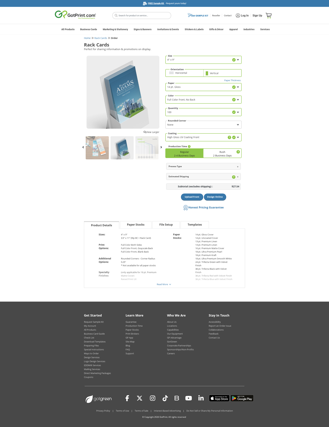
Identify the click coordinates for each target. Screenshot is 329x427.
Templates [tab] (195, 224)
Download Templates (95, 341)
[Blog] (176, 397)
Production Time (134, 325)
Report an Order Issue (220, 325)
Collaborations (216, 329)
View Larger (152, 132)
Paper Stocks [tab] (135, 224)
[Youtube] (188, 398)
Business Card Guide (94, 333)
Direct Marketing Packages (97, 373)
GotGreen (172, 341)
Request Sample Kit (94, 321)
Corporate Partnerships (179, 345)
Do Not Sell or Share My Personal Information (209, 410)
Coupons (88, 377)
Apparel (233, 29)
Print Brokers (132, 333)
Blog (128, 345)
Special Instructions (94, 349)
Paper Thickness (232, 80)
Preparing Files (91, 345)
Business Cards (88, 29)
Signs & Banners (142, 29)
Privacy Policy (103, 410)
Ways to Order (91, 353)
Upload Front (192, 196)
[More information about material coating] (229, 137)
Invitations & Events (168, 29)
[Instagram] (152, 398)
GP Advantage (174, 337)
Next (161, 147)
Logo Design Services (94, 361)
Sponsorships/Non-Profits (180, 349)
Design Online (215, 196)
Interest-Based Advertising (167, 410)
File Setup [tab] (166, 224)
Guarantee (131, 321)
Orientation (177, 69)
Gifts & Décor (216, 29)
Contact (227, 15)
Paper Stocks (132, 329)
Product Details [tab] (101, 225)
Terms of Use (122, 410)
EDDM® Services (92, 365)
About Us (171, 321)
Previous (83, 147)
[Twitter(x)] (139, 398)
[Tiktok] (165, 398)
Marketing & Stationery (115, 29)
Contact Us (214, 337)
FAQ (128, 349)
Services (265, 29)
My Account (90, 325)
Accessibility (215, 321)
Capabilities (173, 329)
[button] (185, 74)
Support (130, 353)
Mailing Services (92, 369)
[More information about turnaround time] (189, 146)
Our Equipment (175, 333)
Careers (171, 353)
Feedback (213, 333)
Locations (172, 325)
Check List (89, 337)
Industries (248, 29)
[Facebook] (127, 398)
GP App (129, 337)
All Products (68, 29)
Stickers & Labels (194, 29)
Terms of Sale (141, 410)
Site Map (130, 341)
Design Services (92, 357)
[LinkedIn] (201, 398)
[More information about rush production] (237, 152)
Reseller (216, 15)
